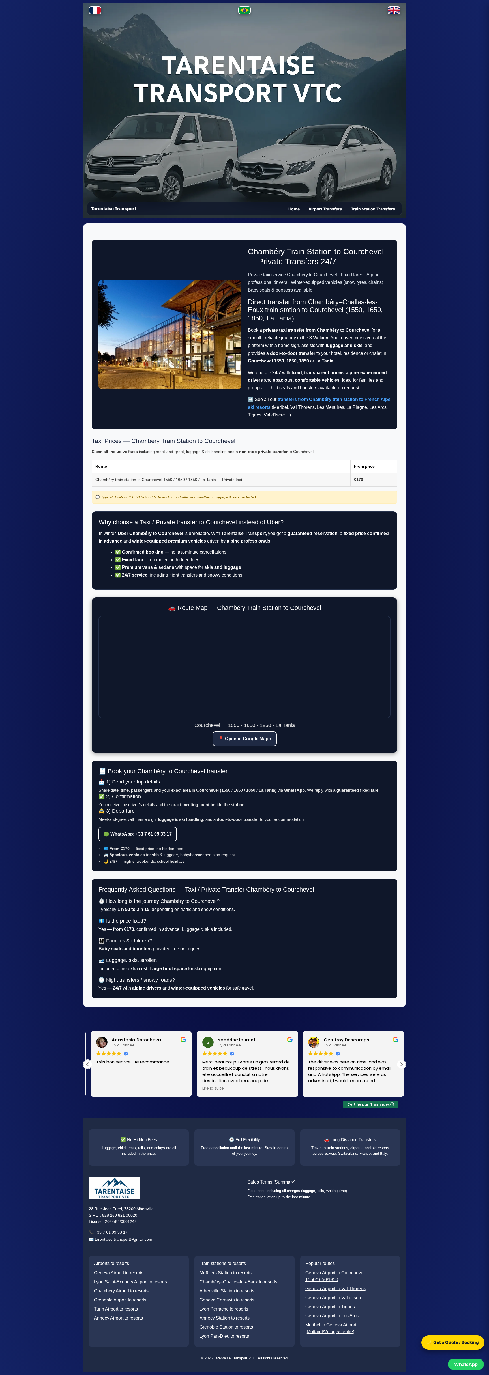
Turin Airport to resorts (116, 1309)
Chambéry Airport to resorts (121, 1290)
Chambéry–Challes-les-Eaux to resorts (238, 1281)
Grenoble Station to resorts (226, 1327)
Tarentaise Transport (113, 208)
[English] (394, 11)
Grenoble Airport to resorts (120, 1300)
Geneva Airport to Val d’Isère (334, 1297)
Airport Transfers (325, 208)
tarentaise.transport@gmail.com (123, 1239)
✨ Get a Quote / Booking (453, 1342)
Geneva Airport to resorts (118, 1272)
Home (294, 208)
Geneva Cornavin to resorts (227, 1300)
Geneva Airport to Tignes (330, 1306)
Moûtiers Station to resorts (226, 1272)
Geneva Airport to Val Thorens (335, 1288)
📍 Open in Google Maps (244, 738)
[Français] (95, 11)
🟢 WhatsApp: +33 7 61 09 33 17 (138, 834)
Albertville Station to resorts (227, 1290)
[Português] (244, 11)
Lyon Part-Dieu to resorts (224, 1336)
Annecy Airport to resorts (118, 1318)
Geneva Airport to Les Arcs (332, 1315)
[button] (401, 1064)
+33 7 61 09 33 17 (111, 1232)
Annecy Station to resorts (225, 1318)
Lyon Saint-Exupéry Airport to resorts (130, 1281)
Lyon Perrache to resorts (224, 1309)
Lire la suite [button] (210, 1088)
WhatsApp (466, 1364)
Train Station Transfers (373, 208)
